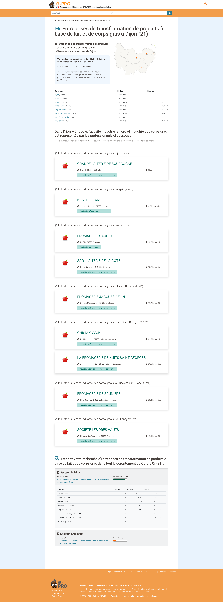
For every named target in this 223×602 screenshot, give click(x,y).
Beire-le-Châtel (60, 106)
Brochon (58, 102)
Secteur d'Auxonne (71, 533)
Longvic (58, 98)
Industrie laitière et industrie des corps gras (72, 20)
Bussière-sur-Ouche (62, 117)
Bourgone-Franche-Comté (97, 20)
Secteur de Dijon (70, 472)
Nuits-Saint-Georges (62, 113)
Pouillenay (59, 121)
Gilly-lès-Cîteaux (61, 110)
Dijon (57, 95)
